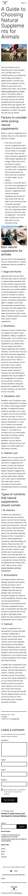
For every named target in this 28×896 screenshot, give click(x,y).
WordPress (18, 893)
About (3, 851)
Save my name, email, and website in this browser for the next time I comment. (15, 792)
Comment (5, 740)
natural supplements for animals (13, 91)
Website (4, 780)
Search (3, 823)
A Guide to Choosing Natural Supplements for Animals (10, 835)
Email (3, 770)
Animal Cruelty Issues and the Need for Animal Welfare (14, 840)
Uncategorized (15, 719)
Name (3, 760)
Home (3, 848)
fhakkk (5, 716)
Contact (4, 856)
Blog (2, 854)
